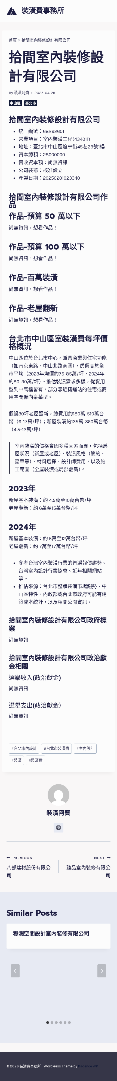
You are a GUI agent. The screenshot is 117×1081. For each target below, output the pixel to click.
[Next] (101, 970)
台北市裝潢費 (56, 748)
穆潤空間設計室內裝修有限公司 (51, 934)
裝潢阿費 (21, 93)
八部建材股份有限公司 (29, 867)
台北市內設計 (24, 748)
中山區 (15, 103)
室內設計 (85, 748)
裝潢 (16, 760)
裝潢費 (35, 760)
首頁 (13, 40)
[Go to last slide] (15, 970)
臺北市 (30, 103)
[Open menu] (105, 11)
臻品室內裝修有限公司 (88, 867)
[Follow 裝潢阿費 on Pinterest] (58, 828)
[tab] (47, 1022)
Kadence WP (88, 1066)
